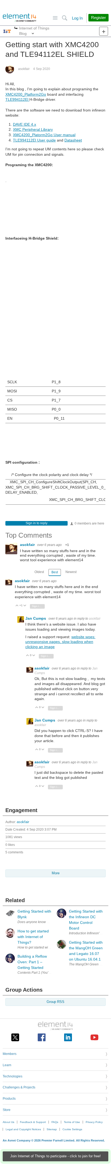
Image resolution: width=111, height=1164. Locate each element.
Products (9, 1098)
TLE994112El (17, 99)
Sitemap (52, 1129)
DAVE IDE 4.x (24, 124)
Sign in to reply (36, 523)
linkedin (68, 1037)
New (103, 31)
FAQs (54, 1122)
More (16, 28)
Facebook (42, 1037)
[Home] (19, 18)
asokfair (24, 69)
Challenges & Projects (19, 1087)
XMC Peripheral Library (33, 129)
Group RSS (55, 1002)
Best (54, 572)
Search (64, 18)
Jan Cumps (36, 618)
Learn (7, 1065)
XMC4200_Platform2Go (25, 94)
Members (9, 1053)
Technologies (12, 1076)
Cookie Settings (72, 1129)
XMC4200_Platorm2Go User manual (44, 135)
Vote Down (25, 606)
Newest (71, 572)
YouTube (94, 1037)
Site (55, 18)
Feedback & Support (33, 1122)
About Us (8, 1122)
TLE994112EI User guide (34, 140)
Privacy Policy (94, 1122)
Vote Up (17, 606)
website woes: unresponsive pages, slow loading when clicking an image (60, 642)
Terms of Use (72, 1122)
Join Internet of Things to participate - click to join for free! (55, 1156)
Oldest (39, 572)
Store (7, 1109)
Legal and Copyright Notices (23, 1129)
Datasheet (73, 140)
